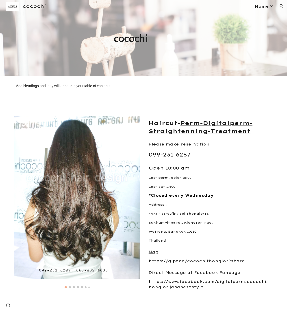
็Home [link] (262, 6)
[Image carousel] (77, 202)
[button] (281, 6)
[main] (143, 38)
